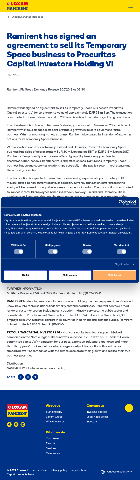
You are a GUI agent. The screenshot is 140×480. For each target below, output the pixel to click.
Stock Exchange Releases (27, 17)
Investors (92, 421)
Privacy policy (59, 470)
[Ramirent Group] (17, 6)
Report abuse (79, 470)
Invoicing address (97, 412)
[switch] (53, 251)
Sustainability (54, 412)
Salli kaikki (114, 274)
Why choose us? (56, 421)
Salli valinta (70, 274)
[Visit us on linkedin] (22, 424)
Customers (52, 438)
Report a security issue (20, 474)
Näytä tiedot (122, 264)
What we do (55, 432)
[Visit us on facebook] (9, 424)
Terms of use (39, 470)
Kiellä (25, 274)
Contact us (95, 406)
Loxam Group (54, 417)
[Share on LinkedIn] (35, 377)
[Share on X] (28, 377)
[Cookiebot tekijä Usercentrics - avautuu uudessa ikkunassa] (121, 202)
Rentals (50, 443)
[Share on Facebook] (21, 377)
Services (51, 448)
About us (53, 406)
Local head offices (97, 417)
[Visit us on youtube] (16, 424)
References (53, 453)
